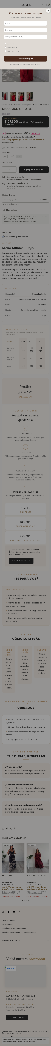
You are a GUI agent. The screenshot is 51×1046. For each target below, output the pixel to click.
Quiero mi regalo (25, 58)
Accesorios (11, 44)
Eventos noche (13, 51)
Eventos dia (12, 48)
